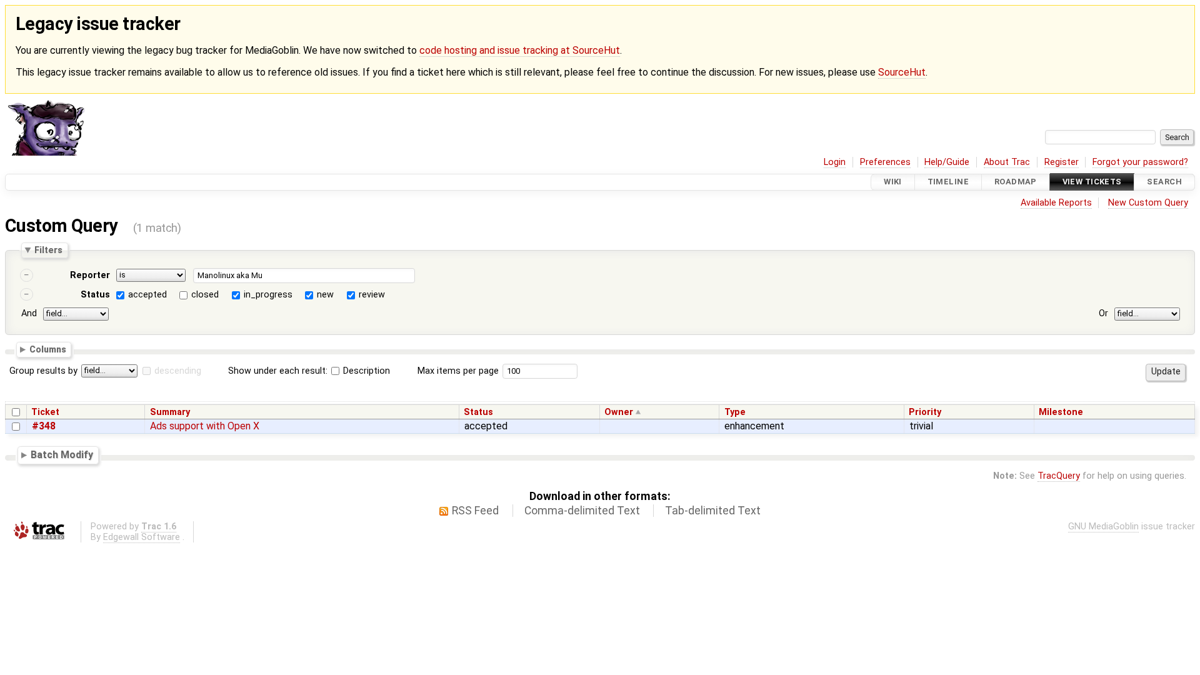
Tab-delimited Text (713, 510)
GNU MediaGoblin (1103, 526)
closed (205, 294)
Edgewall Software (141, 537)
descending (177, 371)
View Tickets (1092, 182)
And (29, 313)
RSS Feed (475, 510)
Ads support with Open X (204, 426)
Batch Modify (62, 455)
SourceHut (902, 72)
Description (365, 371)
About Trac (1007, 162)
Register (1061, 162)
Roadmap (1015, 182)
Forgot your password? (1140, 162)
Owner (618, 412)
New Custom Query (1148, 203)
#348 (44, 426)
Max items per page (458, 371)
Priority (925, 412)
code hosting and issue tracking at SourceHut (519, 50)
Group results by (43, 371)
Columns (47, 349)
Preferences (885, 162)
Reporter (90, 275)
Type (735, 412)
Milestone (1061, 412)
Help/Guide (946, 162)
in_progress (268, 294)
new (325, 294)
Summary (170, 412)
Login (835, 162)
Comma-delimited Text (582, 510)
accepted (147, 294)
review (372, 294)
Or (1103, 313)
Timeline (948, 182)
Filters (48, 250)
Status (95, 294)
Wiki (893, 182)
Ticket (45, 412)
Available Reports (1056, 203)
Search (1164, 182)
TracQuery (1059, 476)
